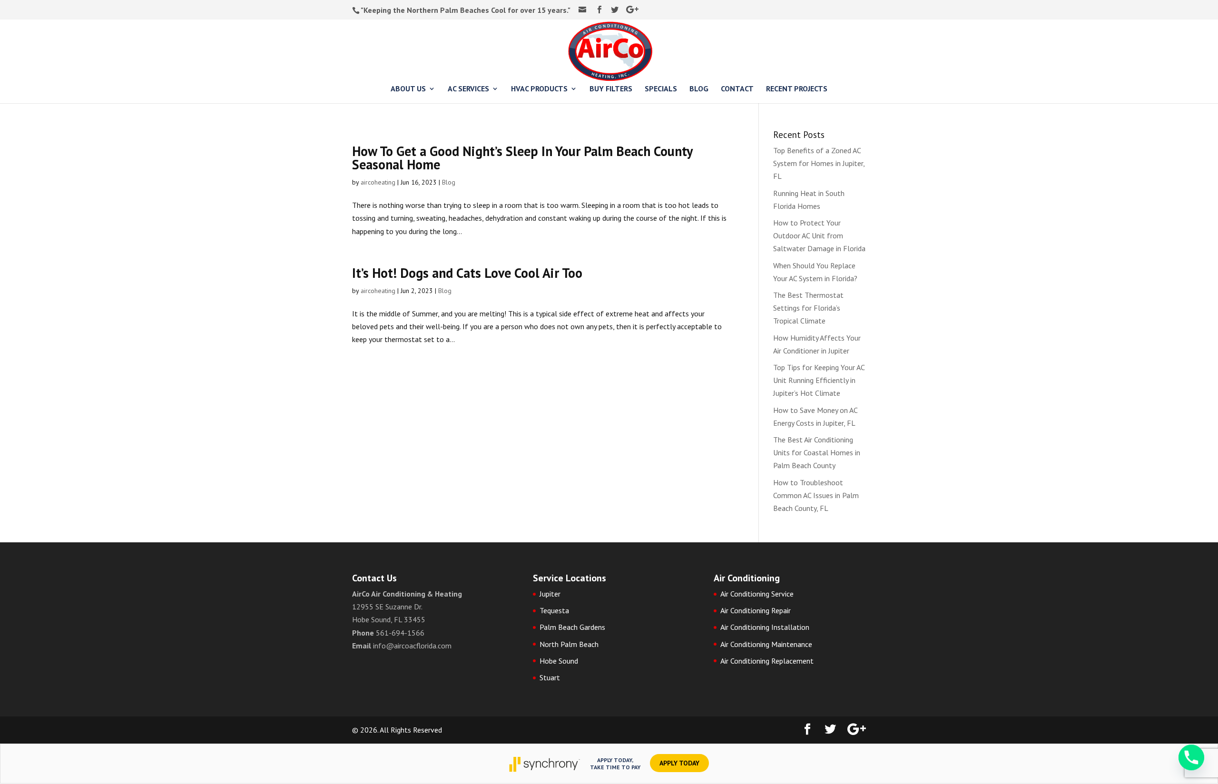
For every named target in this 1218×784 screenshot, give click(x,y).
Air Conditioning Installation (764, 627)
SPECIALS (661, 89)
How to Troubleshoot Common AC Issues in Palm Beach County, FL (816, 495)
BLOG (698, 89)
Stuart (550, 677)
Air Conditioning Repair (755, 610)
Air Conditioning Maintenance (766, 644)
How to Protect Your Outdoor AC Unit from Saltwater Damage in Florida (819, 235)
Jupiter (550, 593)
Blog (448, 182)
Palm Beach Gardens (572, 627)
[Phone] (1191, 759)
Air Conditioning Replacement (767, 661)
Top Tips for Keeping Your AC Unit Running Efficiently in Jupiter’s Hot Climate (818, 380)
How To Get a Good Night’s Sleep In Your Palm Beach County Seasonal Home (522, 157)
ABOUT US (408, 89)
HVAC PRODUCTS (539, 89)
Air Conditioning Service (757, 593)
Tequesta (554, 610)
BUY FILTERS (610, 89)
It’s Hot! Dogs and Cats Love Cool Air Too (467, 273)
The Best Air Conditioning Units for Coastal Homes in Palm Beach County (816, 452)
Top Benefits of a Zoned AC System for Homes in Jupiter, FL (818, 163)
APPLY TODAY (679, 763)
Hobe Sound (559, 661)
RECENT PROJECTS (796, 89)
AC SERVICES (468, 89)
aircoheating (378, 182)
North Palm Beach (569, 644)
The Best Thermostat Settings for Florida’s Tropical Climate (808, 307)
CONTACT (737, 89)
